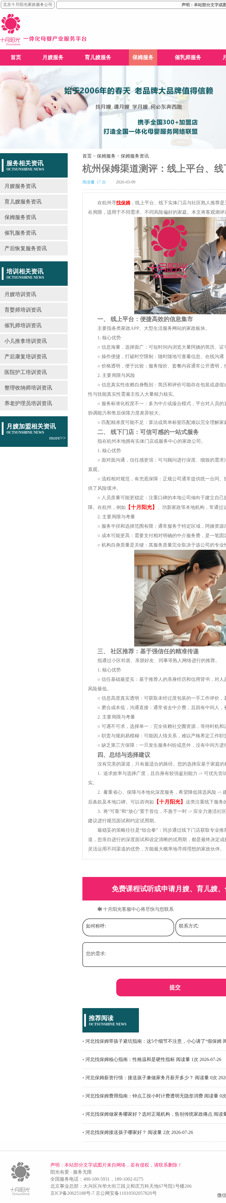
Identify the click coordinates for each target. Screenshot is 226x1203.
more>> (57, 438)
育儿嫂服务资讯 (22, 202)
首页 (16, 57)
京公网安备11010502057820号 (126, 1193)
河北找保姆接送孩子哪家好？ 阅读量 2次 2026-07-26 (139, 1132)
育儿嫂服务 (98, 57)
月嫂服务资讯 (20, 186)
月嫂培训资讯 (20, 294)
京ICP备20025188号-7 (72, 1193)
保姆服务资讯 (20, 217)
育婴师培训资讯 (22, 310)
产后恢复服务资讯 (25, 248)
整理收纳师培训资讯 (28, 388)
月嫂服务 (53, 57)
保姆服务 (143, 57)
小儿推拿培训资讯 (25, 341)
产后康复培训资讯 (25, 357)
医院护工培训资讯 (25, 372)
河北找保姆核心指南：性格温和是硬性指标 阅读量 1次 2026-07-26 (153, 1059)
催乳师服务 (188, 57)
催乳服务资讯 (20, 233)
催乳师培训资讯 (22, 325)
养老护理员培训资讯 (28, 403)
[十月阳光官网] (43, 43)
